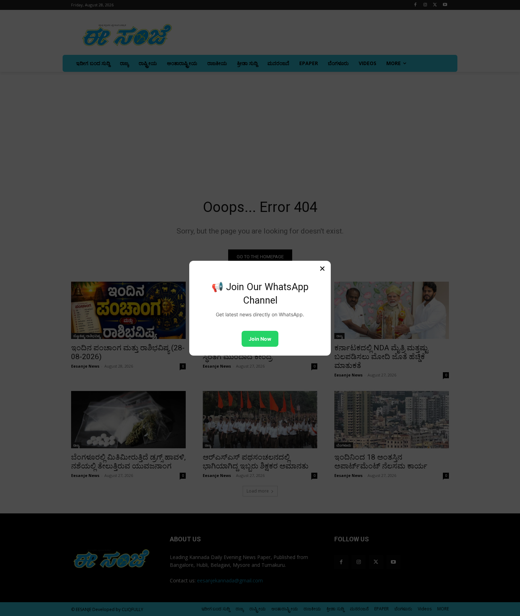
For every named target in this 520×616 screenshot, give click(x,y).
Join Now (260, 339)
